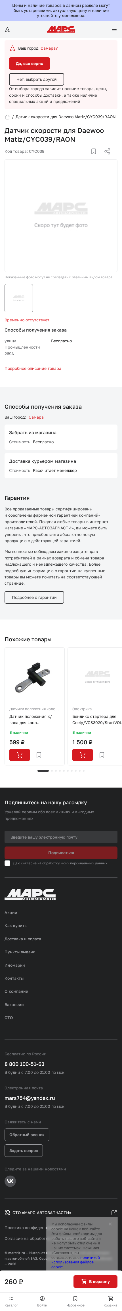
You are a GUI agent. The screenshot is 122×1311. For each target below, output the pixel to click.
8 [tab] (76, 771)
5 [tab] (64, 771)
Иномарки (15, 965)
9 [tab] (80, 771)
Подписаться (61, 852)
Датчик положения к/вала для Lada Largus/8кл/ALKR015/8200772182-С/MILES (34, 720)
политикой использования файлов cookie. (75, 1262)
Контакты (14, 978)
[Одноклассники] (96, 158)
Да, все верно (29, 63)
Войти (42, 1305)
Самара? (49, 48)
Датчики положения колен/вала (34, 709)
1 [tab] (43, 771)
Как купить (16, 925)
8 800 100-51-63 (25, 1064)
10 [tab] (84, 771)
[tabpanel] (35, 706)
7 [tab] (72, 771)
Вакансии (14, 1004)
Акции (11, 912)
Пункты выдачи (20, 951)
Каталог (11, 1305)
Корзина (110, 1305)
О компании (16, 991)
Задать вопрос (23, 1150)
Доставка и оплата (23, 938)
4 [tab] (60, 771)
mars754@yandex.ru (30, 1098)
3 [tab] (56, 771)
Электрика (82, 709)
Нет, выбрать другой (36, 79)
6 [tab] (68, 771)
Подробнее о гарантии (34, 597)
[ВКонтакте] (87, 158)
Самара (36, 417)
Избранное (75, 1305)
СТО (9, 1017)
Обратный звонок (27, 1134)
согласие (29, 863)
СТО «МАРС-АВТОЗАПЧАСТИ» (41, 1212)
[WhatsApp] (105, 158)
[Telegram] (78, 158)
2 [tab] (52, 771)
